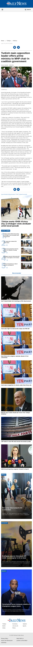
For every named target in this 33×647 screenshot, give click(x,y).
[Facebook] (14, 47)
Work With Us (20, 638)
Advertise (3, 642)
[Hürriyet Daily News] (16, 3)
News (2, 40)
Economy (15, 624)
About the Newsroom (7, 640)
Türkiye (9, 40)
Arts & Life (15, 626)
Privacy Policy (4, 638)
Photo (14, 628)
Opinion (25, 624)
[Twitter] (18, 47)
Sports (24, 626)
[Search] (25, 9)
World (3, 626)
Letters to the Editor (21, 640)
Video (3, 628)
